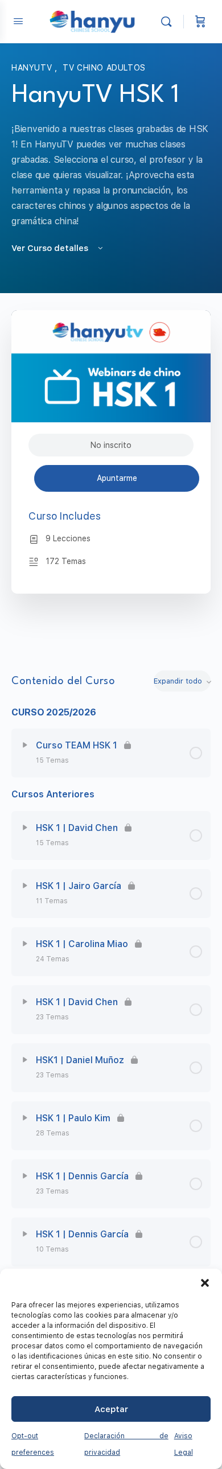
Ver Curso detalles (51, 248)
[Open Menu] (18, 21)
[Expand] (25, 745)
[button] (205, 1283)
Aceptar (111, 1409)
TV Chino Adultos (104, 67)
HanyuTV (33, 67)
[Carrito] (200, 21)
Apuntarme (117, 478)
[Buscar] (169, 21)
